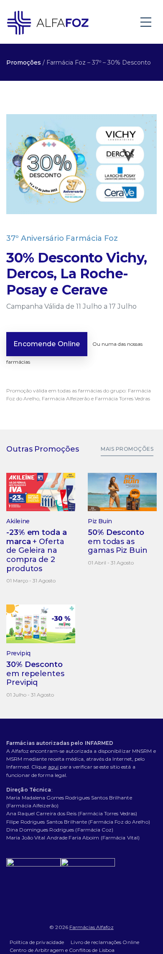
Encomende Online (46, 344)
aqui (53, 767)
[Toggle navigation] (146, 22)
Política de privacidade (37, 942)
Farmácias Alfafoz (91, 927)
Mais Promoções (127, 449)
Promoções (23, 62)
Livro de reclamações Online (105, 942)
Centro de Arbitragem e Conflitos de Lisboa (62, 950)
